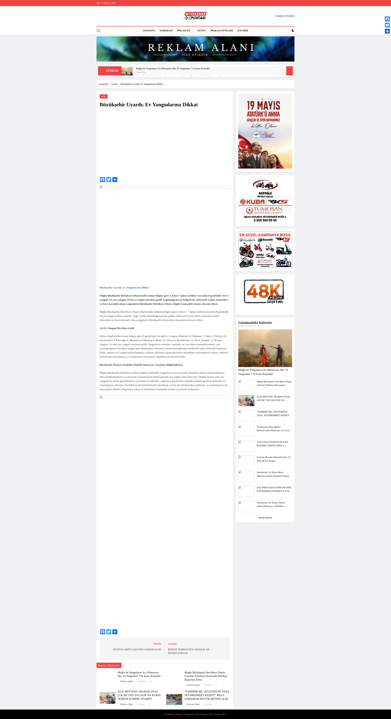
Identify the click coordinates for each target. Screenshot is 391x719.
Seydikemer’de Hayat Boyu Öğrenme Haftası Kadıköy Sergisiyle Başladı (274, 476)
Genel (104, 96)
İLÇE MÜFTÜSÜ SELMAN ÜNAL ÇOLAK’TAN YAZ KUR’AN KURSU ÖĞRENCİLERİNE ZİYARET (139, 695)
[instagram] (102, 16)
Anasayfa (149, 30)
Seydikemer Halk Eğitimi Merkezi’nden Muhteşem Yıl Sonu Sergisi (273, 430)
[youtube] (113, 16)
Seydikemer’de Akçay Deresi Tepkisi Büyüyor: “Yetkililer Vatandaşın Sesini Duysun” (271, 506)
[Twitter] (387, 25)
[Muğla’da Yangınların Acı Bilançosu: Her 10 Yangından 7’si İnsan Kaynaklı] (127, 72)
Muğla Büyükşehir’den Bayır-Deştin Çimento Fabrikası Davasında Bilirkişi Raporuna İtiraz (206, 676)
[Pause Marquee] (289, 70)
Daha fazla (265, 518)
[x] (106, 16)
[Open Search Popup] (288, 30)
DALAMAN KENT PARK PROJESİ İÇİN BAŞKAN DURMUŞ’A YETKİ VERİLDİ (274, 491)
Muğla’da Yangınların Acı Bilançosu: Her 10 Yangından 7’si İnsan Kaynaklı (173, 68)
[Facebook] (387, 19)
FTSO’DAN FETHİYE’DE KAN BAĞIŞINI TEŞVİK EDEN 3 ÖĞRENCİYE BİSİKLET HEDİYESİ (274, 445)
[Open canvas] (98, 30)
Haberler (166, 30)
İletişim (243, 30)
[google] (109, 16)
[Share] (387, 31)
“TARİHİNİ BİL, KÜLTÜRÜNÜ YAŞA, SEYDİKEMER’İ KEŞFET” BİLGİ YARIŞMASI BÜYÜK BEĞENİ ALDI (207, 695)
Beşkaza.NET (220, 714)
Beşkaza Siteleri (222, 30)
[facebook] (98, 16)
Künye (202, 30)
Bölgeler (183, 30)
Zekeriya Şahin (126, 681)
